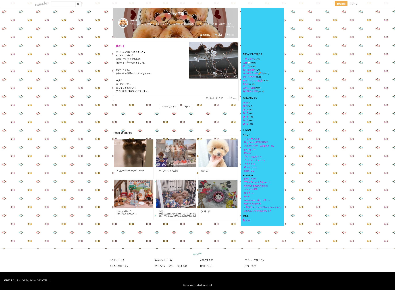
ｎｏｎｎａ (249, 163)
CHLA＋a (248, 192)
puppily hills (251, 149)
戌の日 (120, 46)
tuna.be (197, 253)
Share (231, 34)
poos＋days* (250, 178)
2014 (245, 116)
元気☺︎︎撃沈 (248, 59)
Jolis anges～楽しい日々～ (257, 200)
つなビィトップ (117, 259)
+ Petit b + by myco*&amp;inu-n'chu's (262, 207)
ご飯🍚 (246, 62)
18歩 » (187, 106)
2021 (245, 105)
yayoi (133, 20)
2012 (245, 123)
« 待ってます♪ (169, 106)
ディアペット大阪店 (252, 80)
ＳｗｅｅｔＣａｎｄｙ (255, 160)
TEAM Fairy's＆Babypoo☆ (257, 182)
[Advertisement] (175, 118)
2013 (245, 120)
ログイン (353, 3)
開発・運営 (250, 265)
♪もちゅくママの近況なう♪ (257, 210)
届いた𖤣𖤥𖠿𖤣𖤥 (249, 76)
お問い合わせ (206, 265)
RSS (247, 220)
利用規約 (182, 265)
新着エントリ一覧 (163, 259)
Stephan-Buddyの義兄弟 (256, 185)
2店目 (246, 84)
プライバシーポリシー (165, 265)
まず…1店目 (249, 87)
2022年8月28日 (250, 91)
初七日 (246, 66)
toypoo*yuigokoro (252, 203)
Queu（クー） (251, 167)
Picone (247, 152)
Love (219, 34)
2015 (245, 113)
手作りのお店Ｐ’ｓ (253, 156)
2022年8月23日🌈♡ (253, 73)
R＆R (246, 196)
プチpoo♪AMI (251, 189)
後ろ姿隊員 (248, 69)
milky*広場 (176, 13)
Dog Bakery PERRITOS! (256, 142)
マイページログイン (254, 259)
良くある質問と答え (119, 265)
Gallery (206, 34)
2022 (245, 102)
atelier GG (249, 170)
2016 (245, 109)
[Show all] (229, 26)
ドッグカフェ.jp (252, 138)
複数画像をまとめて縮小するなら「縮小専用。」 (27, 280)
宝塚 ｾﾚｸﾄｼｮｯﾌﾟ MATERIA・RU (259, 145)
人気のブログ (206, 259)
